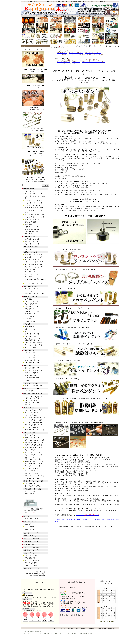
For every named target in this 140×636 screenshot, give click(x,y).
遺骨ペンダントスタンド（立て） (35, 476)
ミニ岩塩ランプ (29, 299)
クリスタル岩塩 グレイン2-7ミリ (35, 259)
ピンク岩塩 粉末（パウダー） (34, 254)
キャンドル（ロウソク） (32, 373)
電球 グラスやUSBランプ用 (33, 370)
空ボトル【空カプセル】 (32, 450)
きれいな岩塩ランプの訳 (32, 519)
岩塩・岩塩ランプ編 (31, 555)
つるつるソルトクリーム (32, 291)
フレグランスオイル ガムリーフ (34, 385)
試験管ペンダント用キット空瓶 (34, 442)
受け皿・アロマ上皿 (31, 375)
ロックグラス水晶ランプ (32, 353)
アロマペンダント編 (31, 563)
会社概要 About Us (30, 533)
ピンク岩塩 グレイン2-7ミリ (33, 257)
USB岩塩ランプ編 (30, 558)
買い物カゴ (71, 16)
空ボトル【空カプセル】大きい (34, 455)
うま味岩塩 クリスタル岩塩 (33, 241)
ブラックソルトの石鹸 (31, 289)
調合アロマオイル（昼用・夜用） (35, 430)
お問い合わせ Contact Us (31, 568)
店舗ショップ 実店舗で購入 (32, 538)
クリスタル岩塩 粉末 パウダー (35, 208)
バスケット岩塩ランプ (31, 306)
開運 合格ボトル (30, 405)
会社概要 (63, 16)
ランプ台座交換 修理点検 (32, 378)
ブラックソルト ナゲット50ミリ (35, 267)
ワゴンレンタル (29, 529)
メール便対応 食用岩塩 (32, 229)
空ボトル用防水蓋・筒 (31, 471)
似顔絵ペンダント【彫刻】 (33, 437)
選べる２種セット (30, 269)
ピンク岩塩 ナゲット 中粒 (33, 200)
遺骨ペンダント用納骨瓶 (32, 473)
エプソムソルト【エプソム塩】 (34, 283)
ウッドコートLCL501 (31, 491)
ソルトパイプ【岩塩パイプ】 (33, 347)
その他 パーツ (29, 380)
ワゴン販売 (28, 524)
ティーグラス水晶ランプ (32, 357)
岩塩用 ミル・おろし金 (31, 227)
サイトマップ (102, 16)
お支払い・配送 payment (31, 536)
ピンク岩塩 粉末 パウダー (33, 191)
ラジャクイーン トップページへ (33, 49)
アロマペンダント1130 (31, 412)
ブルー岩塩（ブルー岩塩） (33, 219)
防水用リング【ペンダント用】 (34, 478)
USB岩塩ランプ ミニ (31, 309)
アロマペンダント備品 (31, 427)
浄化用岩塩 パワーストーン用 (34, 334)
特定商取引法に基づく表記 (31, 550)
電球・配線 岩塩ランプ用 (32, 368)
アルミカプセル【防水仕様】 (33, 466)
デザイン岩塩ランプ (31, 304)
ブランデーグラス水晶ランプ (33, 362)
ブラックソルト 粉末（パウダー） (35, 262)
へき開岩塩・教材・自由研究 (33, 342)
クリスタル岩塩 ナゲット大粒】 (35, 217)
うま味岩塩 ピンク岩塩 (32, 239)
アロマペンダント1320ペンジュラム (35, 417)
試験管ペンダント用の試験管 (33, 445)
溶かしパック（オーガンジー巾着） (35, 293)
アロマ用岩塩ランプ (31, 316)
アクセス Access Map (31, 547)
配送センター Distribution (31, 541)
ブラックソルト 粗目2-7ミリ (33, 264)
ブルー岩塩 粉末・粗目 (32, 272)
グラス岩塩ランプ (30, 314)
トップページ (37, 16)
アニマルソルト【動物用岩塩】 (34, 345)
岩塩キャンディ (29, 249)
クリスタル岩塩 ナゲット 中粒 (35, 214)
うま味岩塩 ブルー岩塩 (32, 244)
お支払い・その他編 (31, 565)
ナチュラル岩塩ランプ (31, 301)
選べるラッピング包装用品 (33, 486)
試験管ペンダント (30, 435)
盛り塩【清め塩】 (30, 326)
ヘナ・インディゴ (31, 391)
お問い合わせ (81, 16)
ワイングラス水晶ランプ (32, 360)
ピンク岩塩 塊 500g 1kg (33, 205)
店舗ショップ (92, 16)
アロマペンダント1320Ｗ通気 (33, 422)
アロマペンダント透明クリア (33, 425)
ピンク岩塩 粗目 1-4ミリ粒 (33, 193)
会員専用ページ (113, 16)
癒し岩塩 (27, 331)
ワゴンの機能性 (29, 526)
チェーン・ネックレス (31, 468)
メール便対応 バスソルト (33, 276)
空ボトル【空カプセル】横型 (33, 452)
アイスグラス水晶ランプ (32, 355)
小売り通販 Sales (28, 544)
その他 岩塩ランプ (31, 321)
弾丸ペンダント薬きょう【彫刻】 (35, 440)
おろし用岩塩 (29, 224)
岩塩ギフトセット (30, 483)
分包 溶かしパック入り (32, 274)
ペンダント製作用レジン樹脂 (33, 447)
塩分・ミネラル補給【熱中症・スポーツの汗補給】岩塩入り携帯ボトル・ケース (34, 338)
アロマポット (29, 318)
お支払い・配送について (51, 16)
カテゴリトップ (55, 46)
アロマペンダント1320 (31, 415)
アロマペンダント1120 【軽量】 (34, 410)
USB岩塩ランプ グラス (32, 311)
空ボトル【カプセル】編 (32, 560)
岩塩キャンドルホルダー (32, 329)
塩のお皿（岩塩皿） (31, 222)
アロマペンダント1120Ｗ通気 (33, 420)
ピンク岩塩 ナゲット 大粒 (33, 203)
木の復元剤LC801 (30, 494)
